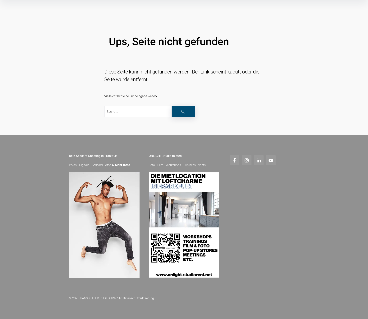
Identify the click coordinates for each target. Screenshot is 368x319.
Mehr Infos (122, 165)
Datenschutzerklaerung (138, 298)
